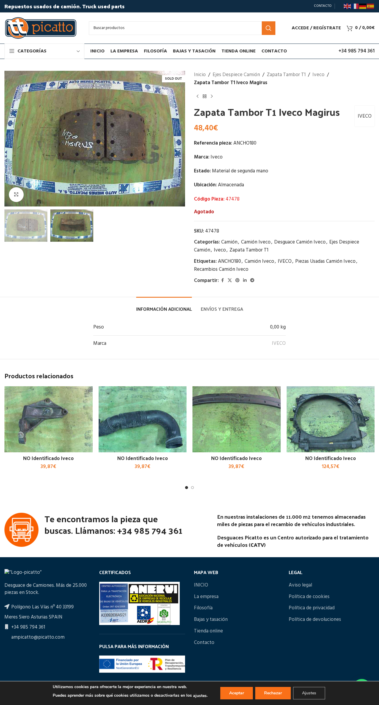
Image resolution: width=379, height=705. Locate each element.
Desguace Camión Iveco (300, 242)
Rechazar (273, 693)
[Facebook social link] (222, 280)
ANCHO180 (229, 261)
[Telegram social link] (252, 280)
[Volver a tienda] (204, 96)
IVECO (365, 116)
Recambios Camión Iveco (221, 269)
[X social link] (230, 280)
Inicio (200, 75)
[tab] (164, 306)
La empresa (206, 596)
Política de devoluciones (315, 619)
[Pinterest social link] (237, 280)
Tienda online (208, 631)
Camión (229, 242)
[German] (363, 6)
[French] (355, 6)
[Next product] (211, 96)
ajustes (200, 695)
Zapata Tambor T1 (286, 75)
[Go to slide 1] (186, 487)
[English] (347, 6)
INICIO (201, 585)
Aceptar (236, 693)
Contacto (204, 642)
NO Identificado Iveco (48, 458)
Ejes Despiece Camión (236, 75)
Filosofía (203, 608)
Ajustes (309, 693)
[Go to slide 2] (192, 487)
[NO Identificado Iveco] (48, 419)
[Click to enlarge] (16, 194)
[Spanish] (371, 6)
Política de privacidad (312, 608)
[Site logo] (40, 28)
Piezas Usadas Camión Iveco (325, 261)
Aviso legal (300, 585)
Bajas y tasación (211, 619)
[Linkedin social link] (244, 280)
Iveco (318, 75)
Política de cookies (309, 596)
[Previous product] (197, 96)
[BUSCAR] (268, 28)
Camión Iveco (256, 242)
